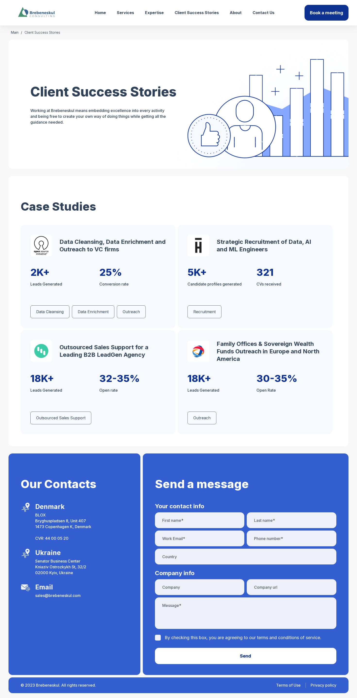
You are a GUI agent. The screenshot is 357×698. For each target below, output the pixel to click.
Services (125, 12)
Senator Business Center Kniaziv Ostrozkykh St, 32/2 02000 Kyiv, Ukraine (60, 567)
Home (100, 12)
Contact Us (263, 12)
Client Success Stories (197, 12)
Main (14, 32)
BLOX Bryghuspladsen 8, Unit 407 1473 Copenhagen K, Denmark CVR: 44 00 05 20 (63, 527)
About (236, 12)
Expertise (154, 12)
